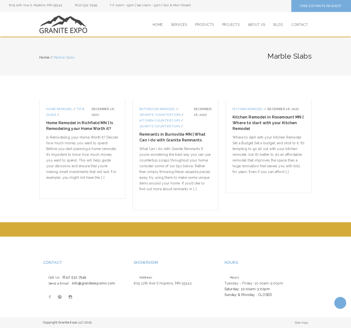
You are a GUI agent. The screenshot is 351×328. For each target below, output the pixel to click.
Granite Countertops (160, 115)
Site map (301, 322)
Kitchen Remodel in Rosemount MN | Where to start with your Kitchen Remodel (268, 123)
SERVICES (179, 25)
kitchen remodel (248, 109)
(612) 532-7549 (67, 277)
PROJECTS (230, 25)
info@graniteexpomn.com (81, 283)
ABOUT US (256, 25)
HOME (158, 25)
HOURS (231, 262)
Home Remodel (59, 109)
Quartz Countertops (160, 126)
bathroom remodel (157, 109)
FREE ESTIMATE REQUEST (321, 6)
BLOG (278, 25)
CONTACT (299, 25)
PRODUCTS (204, 25)
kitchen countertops (160, 120)
